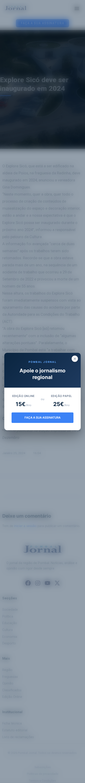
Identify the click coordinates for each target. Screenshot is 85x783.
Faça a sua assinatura (42, 417)
